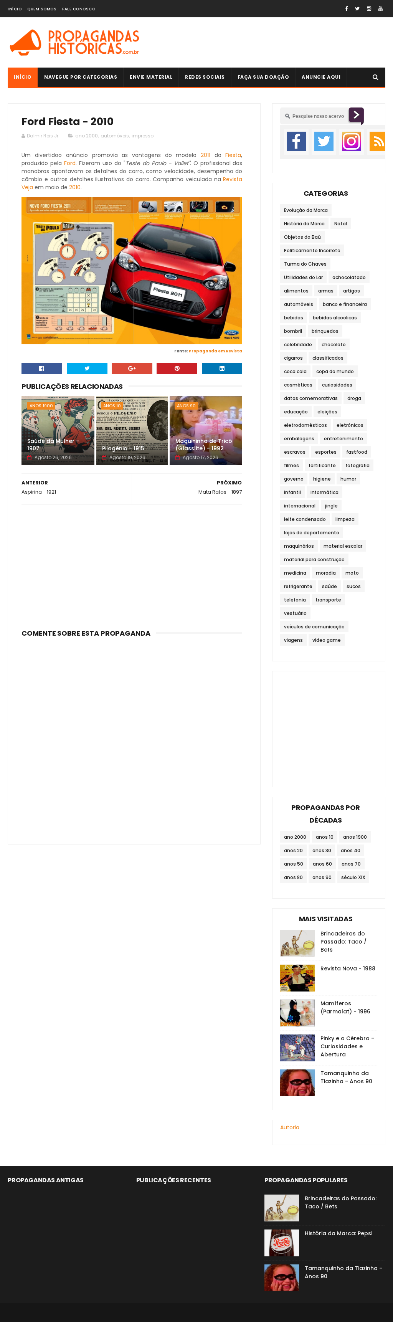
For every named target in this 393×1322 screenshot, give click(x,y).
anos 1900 (41, 406)
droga (354, 398)
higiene (322, 479)
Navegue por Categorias (80, 77)
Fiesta (233, 155)
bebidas (293, 317)
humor (348, 479)
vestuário (295, 613)
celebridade (298, 344)
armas (326, 291)
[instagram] (369, 8)
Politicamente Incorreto (312, 250)
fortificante (322, 465)
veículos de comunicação (314, 626)
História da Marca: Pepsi (338, 1233)
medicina (295, 573)
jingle (331, 505)
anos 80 (293, 877)
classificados (327, 358)
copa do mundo (335, 371)
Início (14, 9)
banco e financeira (345, 304)
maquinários (299, 546)
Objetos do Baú (302, 237)
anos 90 (186, 406)
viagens (293, 640)
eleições (327, 411)
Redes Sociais (205, 77)
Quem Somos (41, 9)
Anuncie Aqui (321, 77)
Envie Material (151, 77)
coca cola (295, 371)
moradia (326, 573)
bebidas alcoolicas (335, 317)
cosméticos (298, 385)
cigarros (293, 358)
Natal (340, 223)
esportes (326, 452)
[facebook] (346, 8)
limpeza (345, 519)
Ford (70, 163)
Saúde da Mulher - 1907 (53, 445)
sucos (354, 586)
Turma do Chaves (305, 264)
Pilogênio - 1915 (123, 448)
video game (326, 640)
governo (294, 479)
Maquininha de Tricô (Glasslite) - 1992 (203, 445)
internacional (299, 505)
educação (296, 411)
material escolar (343, 546)
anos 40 (350, 850)
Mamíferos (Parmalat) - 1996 (345, 1007)
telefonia (295, 600)
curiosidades (337, 385)
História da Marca (304, 223)
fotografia (357, 465)
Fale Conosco (78, 9)
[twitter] (357, 8)
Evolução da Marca (306, 210)
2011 (205, 155)
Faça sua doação (263, 77)
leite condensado (305, 519)
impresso (143, 135)
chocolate (334, 344)
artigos (351, 291)
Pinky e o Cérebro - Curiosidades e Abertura (347, 1046)
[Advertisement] (131, 564)
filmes (291, 465)
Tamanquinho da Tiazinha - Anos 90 (346, 1077)
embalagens (299, 438)
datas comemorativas (311, 398)
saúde (329, 586)
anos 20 (293, 850)
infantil (292, 492)
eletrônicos (350, 425)
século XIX (353, 877)
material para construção (314, 559)
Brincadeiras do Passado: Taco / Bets (343, 941)
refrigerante (298, 586)
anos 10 (112, 406)
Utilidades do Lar (303, 277)
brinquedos (325, 331)
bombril (293, 331)
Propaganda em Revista (215, 351)
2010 (75, 187)
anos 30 (321, 850)
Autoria (289, 1127)
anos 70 (351, 864)
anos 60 (322, 864)
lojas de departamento (311, 532)
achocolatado (349, 277)
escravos (294, 452)
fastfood (356, 452)
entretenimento (343, 438)
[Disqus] (131, 736)
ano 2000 (86, 135)
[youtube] (380, 8)
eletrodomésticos (305, 425)
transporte (328, 600)
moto (352, 573)
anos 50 (293, 864)
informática (324, 492)
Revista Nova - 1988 (347, 968)
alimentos (296, 291)
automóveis (115, 135)
